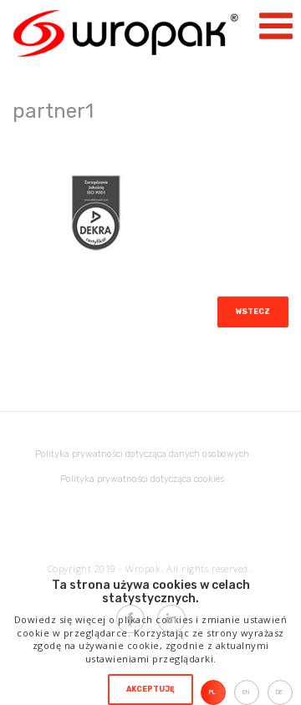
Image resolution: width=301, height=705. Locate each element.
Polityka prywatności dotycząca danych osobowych (142, 454)
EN (245, 692)
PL (212, 692)
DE (279, 692)
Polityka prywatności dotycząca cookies (142, 479)
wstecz (253, 311)
